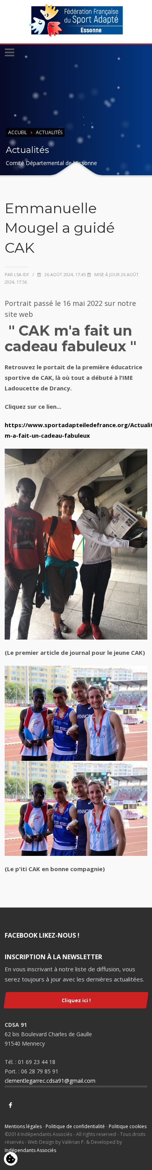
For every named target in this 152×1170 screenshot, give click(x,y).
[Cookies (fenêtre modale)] (10, 1159)
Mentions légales (23, 1126)
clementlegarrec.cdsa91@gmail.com (50, 1080)
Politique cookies (128, 1126)
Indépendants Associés (30, 1150)
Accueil (17, 132)
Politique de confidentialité (75, 1126)
